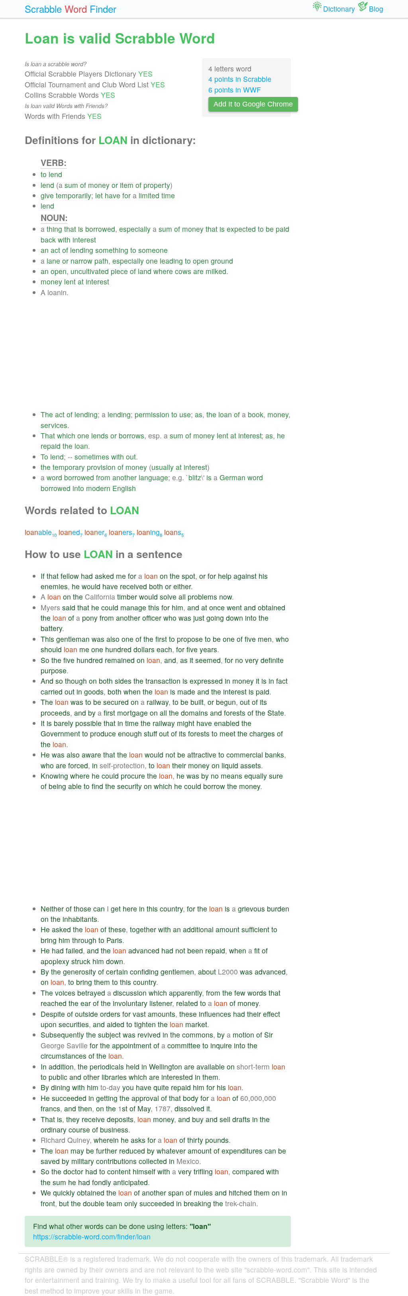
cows (183, 271)
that (70, 229)
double (93, 1203)
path (101, 261)
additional (198, 929)
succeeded (69, 1098)
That (48, 435)
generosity (79, 971)
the (211, 414)
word (54, 477)
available (210, 1066)
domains (194, 713)
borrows (131, 435)
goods (94, 691)
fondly (101, 1182)
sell (225, 1119)
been (195, 950)
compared (248, 1171)
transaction (162, 681)
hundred (118, 649)
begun (226, 702)
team (114, 1203)
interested (177, 1077)
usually (162, 467)
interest (84, 240)
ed (70, 532)
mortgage (132, 713)
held (132, 1066)
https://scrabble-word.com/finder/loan (92, 1236)
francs (50, 1108)
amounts (161, 1014)
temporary (69, 467)
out (131, 457)
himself (144, 1171)
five (250, 639)
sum (71, 185)
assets (250, 765)
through (84, 940)
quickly (64, 1192)
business (114, 1129)
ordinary (54, 1129)
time (168, 195)
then (85, 1108)
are (198, 271)
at (81, 281)
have (112, 195)
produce (103, 733)
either (182, 586)
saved (50, 1161)
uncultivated (90, 271)
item (126, 185)
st (125, 1108)
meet (227, 733)
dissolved (189, 1108)
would (91, 586)
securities (74, 1024)
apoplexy (55, 961)
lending (81, 250)
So (45, 660)
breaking (197, 1203)
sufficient (255, 929)
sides (123, 681)
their (179, 765)
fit (257, 950)
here (130, 908)
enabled (226, 723)
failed (74, 950)
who (170, 618)
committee (183, 1045)
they (73, 1119)
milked (216, 271)
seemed (208, 660)
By (45, 971)
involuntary (130, 1003)
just (198, 618)
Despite (53, 1014)
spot (188, 576)
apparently (185, 993)
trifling (203, 1171)
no (239, 660)
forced (78, 765)
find (97, 786)
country (171, 908)
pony (90, 618)
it (191, 660)
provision (101, 467)
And (47, 681)
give (47, 195)
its (263, 702)
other (91, 1077)
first (161, 639)
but (64, 1203)
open (201, 261)
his (263, 576)
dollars (144, 649)
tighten (145, 1024)
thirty (195, 1140)
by (92, 713)
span (176, 1192)
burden (278, 908)
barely (63, 723)
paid (282, 229)
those (82, 908)
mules (203, 1192)
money (99, 185)
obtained (271, 607)
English (124, 488)
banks (274, 754)
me (121, 576)
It (43, 723)
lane (53, 261)
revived (149, 1035)
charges (262, 733)
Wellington (165, 1066)
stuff (150, 733)
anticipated (130, 1182)
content (119, 1171)
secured (116, 702)
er (95, 532)
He (45, 754)
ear (85, 1003)
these (117, 929)
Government (60, 733)
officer (151, 618)
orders (110, 1014)
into (78, 488)
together (143, 929)
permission (152, 414)
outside (86, 1014)
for (126, 195)
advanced (143, 950)
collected (153, 1161)
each (164, 649)
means (231, 776)
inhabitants (80, 919)
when (132, 691)
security (129, 786)
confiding (144, 971)
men (265, 639)
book (255, 414)
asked (104, 576)
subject (109, 1035)
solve (168, 597)
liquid (230, 765)
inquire (221, 1045)
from (103, 477)
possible (88, 723)
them (102, 982)
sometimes (92, 457)
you (128, 1087)
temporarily (73, 195)
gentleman (73, 639)
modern (98, 488)
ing (149, 532)
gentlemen (177, 971)
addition (61, 1066)
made (186, 691)
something (111, 250)
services (54, 425)
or (115, 185)
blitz (194, 477)
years (208, 649)
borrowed (100, 229)
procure (133, 776)
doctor (73, 1171)
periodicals (107, 1066)
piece (119, 271)
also (113, 639)
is (80, 229)
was (184, 618)
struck (80, 961)
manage (133, 607)
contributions (116, 1161)
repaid (51, 446)
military (82, 1161)
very (252, 660)
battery (51, 628)
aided (115, 1024)
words (257, 993)
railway (158, 702)
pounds (217, 1140)
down (234, 618)
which (66, 435)
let (99, 195)
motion (243, 1035)
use (185, 414)
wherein (106, 1140)
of (83, 185)
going (215, 618)
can (99, 908)
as (198, 414)
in (227, 681)
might (185, 723)
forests (234, 713)
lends (99, 435)
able (41, 532)
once (217, 607)
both (156, 586)
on (164, 576)
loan (225, 414)
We (46, 1192)
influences (215, 1014)
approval (145, 1098)
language (153, 477)
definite (272, 660)
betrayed (91, 993)
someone (153, 250)
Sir (268, 1035)
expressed (206, 681)
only (130, 1203)
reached (54, 1003)
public (58, 1077)
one (152, 261)
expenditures (242, 1151)
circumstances (63, 1056)
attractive (201, 754)
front (48, 1203)
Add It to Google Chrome (253, 104)
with (64, 240)
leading (171, 261)
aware (91, 754)
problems (202, 597)
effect (271, 1014)
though (76, 681)
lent (70, 281)
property (156, 185)
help (224, 576)
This (47, 639)
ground (222, 261)
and (193, 607)
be (270, 229)
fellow (70, 576)
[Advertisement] (166, 353)
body (190, 1098)
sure (276, 776)
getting (107, 1098)
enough (130, 733)
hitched (240, 1192)
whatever (171, 1151)
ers (122, 532)
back (48, 240)
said (68, 607)
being (57, 786)
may (77, 1151)
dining (60, 1087)
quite (161, 1087)
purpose (54, 670)
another (124, 477)
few (239, 993)
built (197, 702)
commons (197, 1035)
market (196, 1024)
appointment (131, 1045)
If (43, 576)
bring (49, 940)
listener (160, 1003)
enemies (54, 586)
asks (138, 1140)
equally (255, 776)
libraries (114, 1077)
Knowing (54, 776)
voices (65, 993)
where (163, 271)
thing (54, 229)
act (55, 250)
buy (198, 1119)
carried (52, 691)
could (109, 607)
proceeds (55, 713)
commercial (244, 754)
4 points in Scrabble (239, 79)
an (45, 250)
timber (127, 597)
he (281, 435)
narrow (81, 261)
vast (139, 1014)
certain (117, 971)
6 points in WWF (234, 90)
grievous (251, 908)
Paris (114, 940)
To (44, 457)
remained (120, 660)
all (182, 597)
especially (135, 229)
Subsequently (62, 1035)
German (232, 477)
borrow (214, 786)
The (47, 414)
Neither (52, 908)
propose (190, 639)
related (187, 1003)
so (59, 681)
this (153, 607)
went (234, 607)
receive (93, 1119)
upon (49, 1024)
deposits (120, 1119)
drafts (241, 1119)
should (51, 649)
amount (227, 929)
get (116, 908)
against (245, 576)
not (170, 754)
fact (282, 681)
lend (55, 174)
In (44, 1066)
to (44, 174)
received (133, 586)
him (177, 607)
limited (149, 195)
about (207, 971)
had (87, 576)
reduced (132, 1151)
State (275, 713)
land (144, 271)
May (144, 1108)
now (225, 597)
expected (241, 229)
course (79, 1129)
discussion (130, 993)
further (106, 1151)
